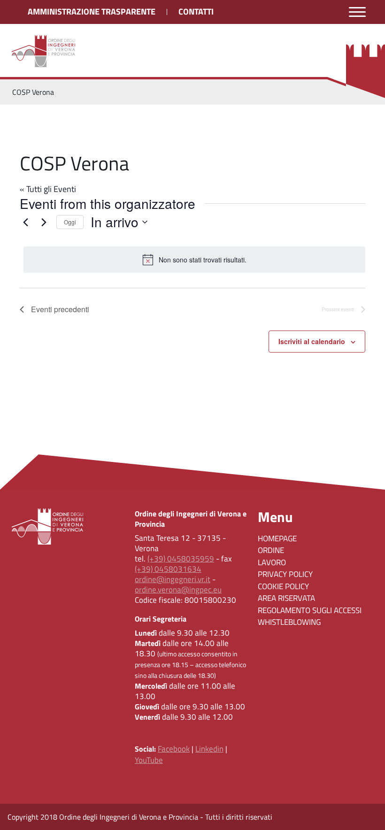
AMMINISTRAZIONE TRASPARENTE (91, 11)
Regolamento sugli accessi (310, 610)
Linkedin (209, 749)
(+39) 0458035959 (180, 559)
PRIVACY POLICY (285, 574)
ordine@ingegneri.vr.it (172, 579)
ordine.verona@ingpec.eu (178, 590)
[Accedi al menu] (357, 12)
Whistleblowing (289, 622)
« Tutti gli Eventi (48, 189)
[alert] (194, 259)
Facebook (174, 749)
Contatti (196, 11)
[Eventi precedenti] (25, 222)
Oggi (70, 222)
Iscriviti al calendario (311, 341)
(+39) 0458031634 (168, 569)
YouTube (149, 760)
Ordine (271, 550)
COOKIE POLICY (283, 586)
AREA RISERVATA (286, 598)
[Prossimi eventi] (43, 222)
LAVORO (272, 562)
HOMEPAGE (277, 538)
